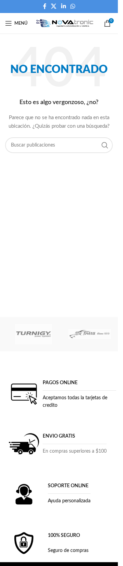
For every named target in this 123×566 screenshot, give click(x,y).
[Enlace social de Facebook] (45, 6)
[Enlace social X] (54, 6)
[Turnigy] (33, 334)
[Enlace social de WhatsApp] (72, 6)
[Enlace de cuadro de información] (61, 394)
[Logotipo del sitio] (65, 23)
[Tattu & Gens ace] (90, 334)
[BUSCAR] (105, 145)
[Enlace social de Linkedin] (63, 6)
